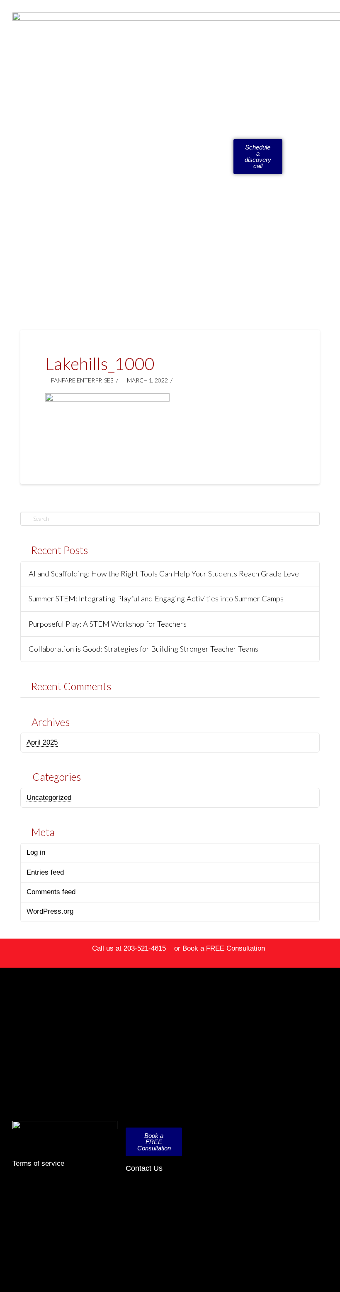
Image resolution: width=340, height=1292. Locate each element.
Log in (36, 852)
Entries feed (45, 872)
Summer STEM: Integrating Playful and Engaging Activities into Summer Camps (156, 598)
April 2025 (42, 742)
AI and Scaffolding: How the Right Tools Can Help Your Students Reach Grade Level (165, 573)
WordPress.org (50, 911)
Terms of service (38, 1163)
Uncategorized (49, 798)
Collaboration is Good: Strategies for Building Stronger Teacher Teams (143, 649)
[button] (219, 156)
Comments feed (51, 892)
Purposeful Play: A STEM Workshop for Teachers (108, 624)
